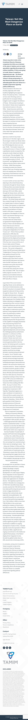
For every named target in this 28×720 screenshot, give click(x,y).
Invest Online (6, 616)
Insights (5, 613)
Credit (4, 600)
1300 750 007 (6, 639)
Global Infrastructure (8, 596)
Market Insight (14, 45)
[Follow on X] (10, 648)
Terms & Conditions (8, 625)
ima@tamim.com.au (8, 643)
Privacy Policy (6, 622)
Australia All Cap (7, 591)
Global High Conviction (9, 598)
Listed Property (7, 602)
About (4, 611)
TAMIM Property (7, 604)
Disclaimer (6, 627)
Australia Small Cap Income (10, 593)
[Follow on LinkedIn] (7, 648)
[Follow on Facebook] (4, 648)
